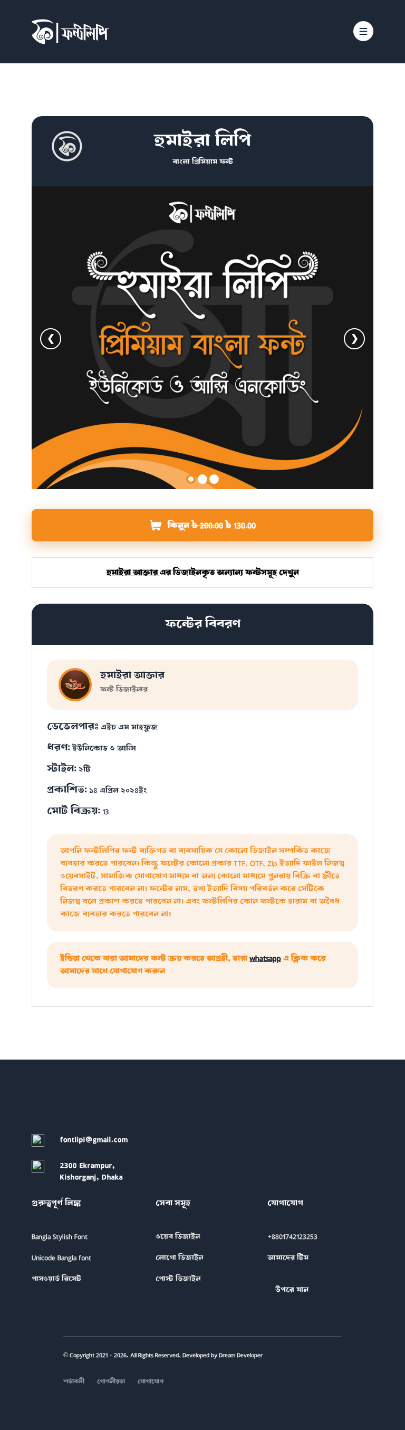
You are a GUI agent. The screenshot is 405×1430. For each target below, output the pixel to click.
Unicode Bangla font (61, 1257)
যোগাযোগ (150, 1381)
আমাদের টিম (287, 1257)
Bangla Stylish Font (60, 1236)
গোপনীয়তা (111, 1381)
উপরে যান (291, 1290)
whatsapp (265, 958)
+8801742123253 (292, 1236)
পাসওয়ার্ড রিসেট (56, 1278)
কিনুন (227, 529)
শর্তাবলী (73, 1381)
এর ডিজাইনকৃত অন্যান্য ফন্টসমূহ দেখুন (203, 572)
